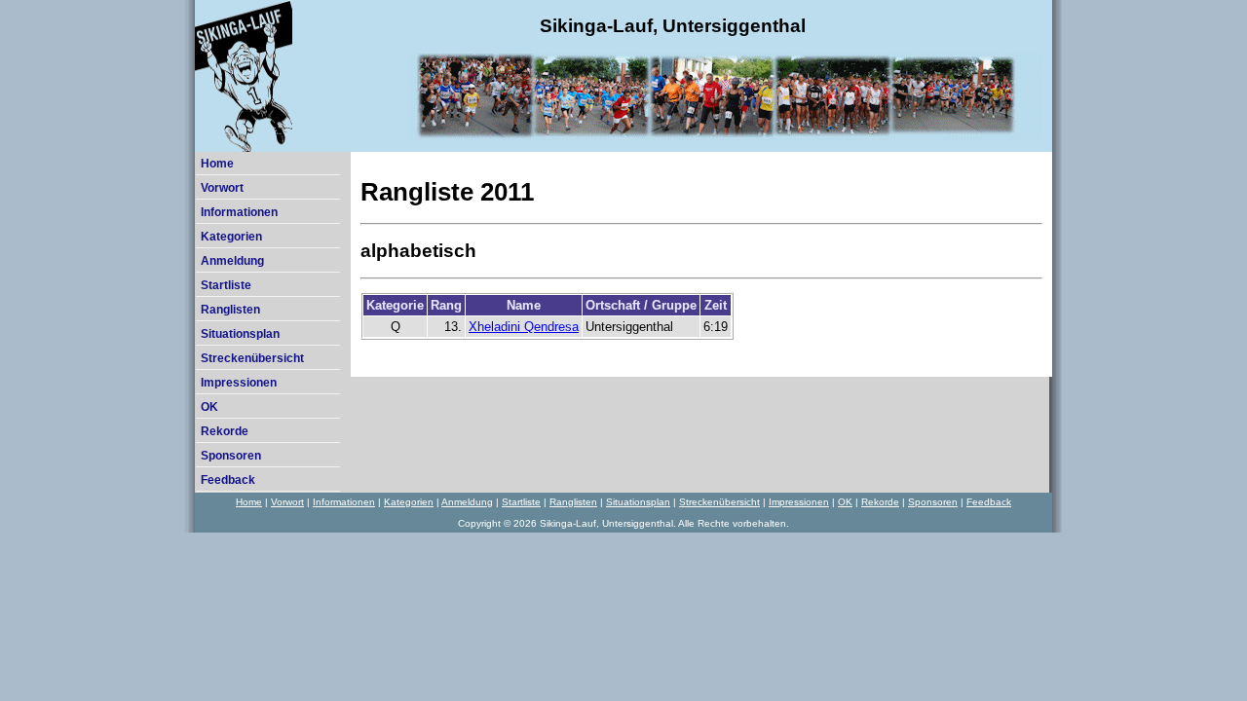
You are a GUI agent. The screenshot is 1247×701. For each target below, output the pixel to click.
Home (217, 163)
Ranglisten (230, 309)
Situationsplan (240, 334)
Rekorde (224, 431)
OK (209, 407)
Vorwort (222, 188)
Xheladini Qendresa (524, 326)
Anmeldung (232, 261)
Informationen (239, 212)
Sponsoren (231, 455)
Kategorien (231, 236)
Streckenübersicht (252, 358)
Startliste (226, 285)
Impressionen (239, 382)
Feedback (228, 480)
